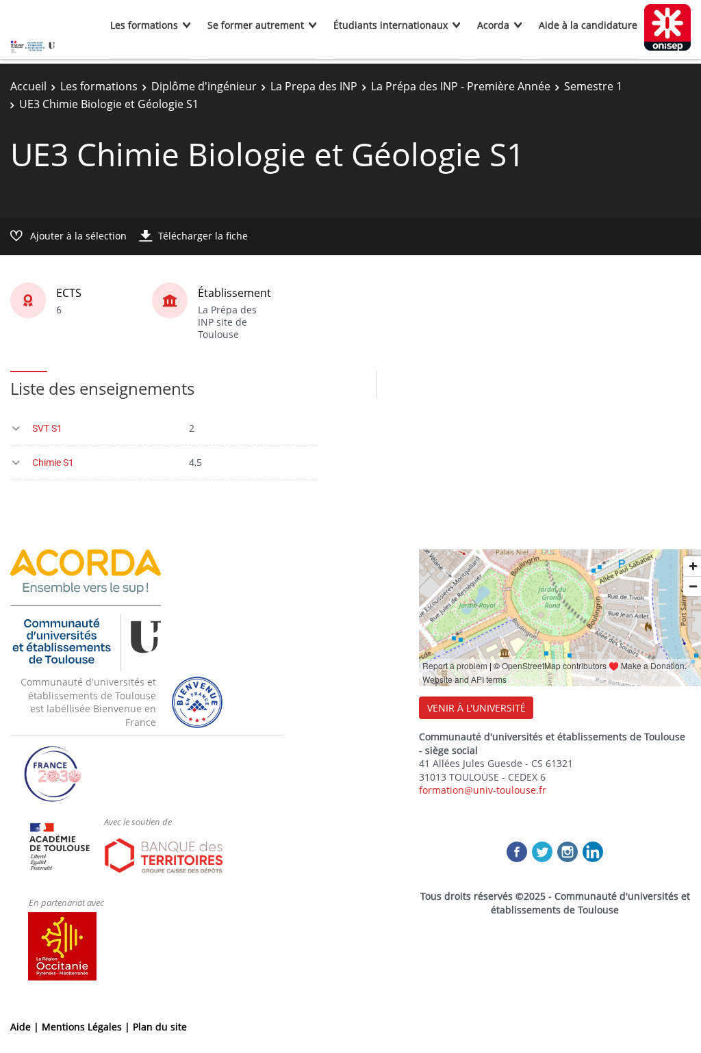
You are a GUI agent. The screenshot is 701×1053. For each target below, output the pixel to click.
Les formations (144, 24)
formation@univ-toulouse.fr (482, 789)
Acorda (493, 24)
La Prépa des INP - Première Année (460, 86)
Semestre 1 (593, 86)
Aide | (26, 1026)
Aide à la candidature (588, 24)
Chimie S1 (53, 462)
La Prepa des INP (313, 86)
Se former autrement (255, 24)
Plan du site (160, 1026)
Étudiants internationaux (390, 24)
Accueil (28, 86)
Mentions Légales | (87, 1026)
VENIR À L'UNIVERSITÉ (476, 707)
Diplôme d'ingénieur (204, 86)
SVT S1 (47, 427)
